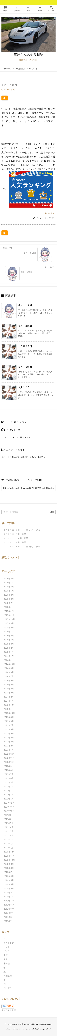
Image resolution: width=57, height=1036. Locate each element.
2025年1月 (9, 652)
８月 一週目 (25, 305)
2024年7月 (9, 676)
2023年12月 (9, 705)
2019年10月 (9, 909)
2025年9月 (9, 623)
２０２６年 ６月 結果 (16, 538)
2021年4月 (9, 835)
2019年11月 (9, 904)
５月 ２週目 (25, 325)
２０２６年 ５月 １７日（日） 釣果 (22, 546)
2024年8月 (9, 672)
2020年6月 (9, 876)
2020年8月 (9, 868)
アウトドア (9, 943)
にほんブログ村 (8, 1009)
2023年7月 (9, 725)
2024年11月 (9, 660)
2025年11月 (9, 615)
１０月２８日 (25, 346)
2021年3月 (9, 839)
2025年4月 (9, 643)
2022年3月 (9, 790)
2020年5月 (9, 880)
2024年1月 (9, 701)
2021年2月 (8, 843)
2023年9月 (9, 717)
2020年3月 (9, 888)
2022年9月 (9, 766)
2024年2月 (9, 696)
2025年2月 (9, 648)
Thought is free (44, 1029)
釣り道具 (8, 988)
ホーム (9, 68)
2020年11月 (9, 856)
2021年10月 (9, 811)
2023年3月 (9, 741)
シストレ (35, 68)
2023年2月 (9, 745)
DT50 (51, 218)
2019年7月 (9, 921)
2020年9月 (9, 864)
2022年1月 (8, 798)
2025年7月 (9, 631)
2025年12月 (9, 611)
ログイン (28, 456)
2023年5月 (9, 733)
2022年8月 (9, 770)
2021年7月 (8, 823)
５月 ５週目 (25, 366)
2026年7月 (9, 582)
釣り (6, 984)
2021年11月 (9, 807)
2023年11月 (9, 709)
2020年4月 (9, 884)
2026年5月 (9, 590)
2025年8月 (9, 627)
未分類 (7, 963)
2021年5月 (9, 831)
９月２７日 (24, 387)
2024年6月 (9, 680)
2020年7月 (9, 872)
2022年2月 (9, 794)
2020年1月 (9, 896)
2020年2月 (9, 892)
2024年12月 (9, 656)
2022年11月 (9, 758)
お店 (6, 939)
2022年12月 (9, 754)
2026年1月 (9, 607)
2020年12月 (9, 851)
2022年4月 (9, 786)
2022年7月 (9, 774)
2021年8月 (9, 819)
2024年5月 (9, 684)
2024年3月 (9, 692)
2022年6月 (9, 778)
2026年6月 (9, 586)
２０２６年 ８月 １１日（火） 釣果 (22, 530)
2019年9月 (9, 913)
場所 (6, 955)
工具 (6, 959)
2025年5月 (9, 639)
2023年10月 (9, 713)
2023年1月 (9, 749)
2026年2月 (9, 603)
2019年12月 (9, 900)
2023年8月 (9, 721)
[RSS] (4, 98)
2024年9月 (9, 668)
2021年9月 (9, 815)
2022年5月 (9, 782)
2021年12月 (9, 803)
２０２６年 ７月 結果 (15, 534)
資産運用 (22, 68)
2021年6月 (9, 827)
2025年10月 (9, 619)
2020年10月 (9, 860)
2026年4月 (9, 595)
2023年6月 (9, 729)
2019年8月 (9, 917)
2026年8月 (9, 578)
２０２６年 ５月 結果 (15, 542)
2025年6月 (9, 635)
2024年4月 (9, 688)
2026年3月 (9, 599)
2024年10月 (9, 664)
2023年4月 (9, 737)
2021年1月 (8, 847)
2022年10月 (9, 762)
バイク (7, 951)
